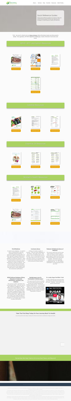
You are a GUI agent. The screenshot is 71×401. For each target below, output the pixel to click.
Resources (53, 2)
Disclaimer (40, 389)
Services (40, 2)
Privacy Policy (31, 389)
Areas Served (25, 384)
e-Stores (46, 384)
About (34, 2)
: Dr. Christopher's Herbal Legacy (35, 278)
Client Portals (60, 2)
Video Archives (33, 35)
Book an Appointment (37, 384)
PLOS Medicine (16, 249)
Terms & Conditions (36, 389)
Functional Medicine (30, 384)
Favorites (48, 2)
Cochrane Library (35, 249)
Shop (44, 2)
